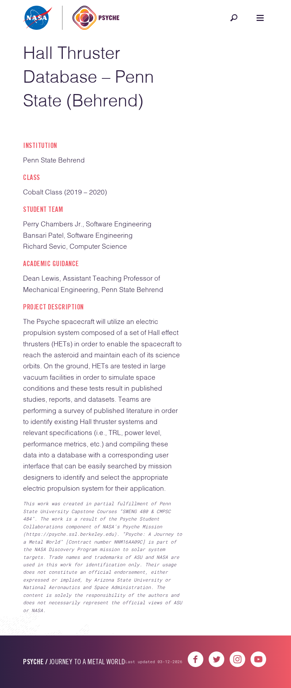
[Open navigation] (260, 18)
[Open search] (234, 18)
